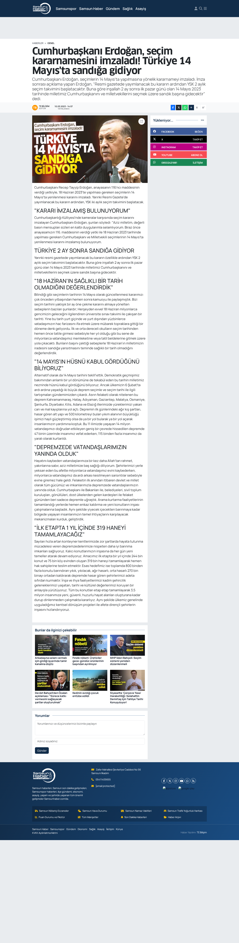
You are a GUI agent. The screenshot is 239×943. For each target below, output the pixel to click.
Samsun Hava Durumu (94, 810)
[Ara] (200, 8)
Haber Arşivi (174, 817)
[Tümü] (202, 120)
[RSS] (193, 780)
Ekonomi (82, 829)
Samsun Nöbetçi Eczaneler (54, 810)
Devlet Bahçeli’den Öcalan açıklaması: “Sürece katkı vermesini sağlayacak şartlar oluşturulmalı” (51, 697)
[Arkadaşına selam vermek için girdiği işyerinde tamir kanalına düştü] (52, 645)
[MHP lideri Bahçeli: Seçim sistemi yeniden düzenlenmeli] (127, 645)
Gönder (42, 750)
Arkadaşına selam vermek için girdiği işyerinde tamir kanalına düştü (51, 661)
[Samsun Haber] (42, 8)
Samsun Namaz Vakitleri (138, 810)
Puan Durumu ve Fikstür (52, 817)
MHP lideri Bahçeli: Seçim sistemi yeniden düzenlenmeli (125, 661)
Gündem (113, 8)
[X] (170, 780)
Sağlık (128, 8)
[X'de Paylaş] (178, 107)
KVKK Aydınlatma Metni (45, 832)
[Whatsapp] (187, 780)
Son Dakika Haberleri (135, 817)
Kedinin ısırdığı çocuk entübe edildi (86, 694)
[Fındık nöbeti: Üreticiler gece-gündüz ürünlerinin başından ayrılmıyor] (90, 645)
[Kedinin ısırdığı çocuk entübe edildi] (90, 680)
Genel (50, 43)
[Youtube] (181, 780)
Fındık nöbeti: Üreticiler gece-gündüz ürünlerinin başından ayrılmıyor (88, 661)
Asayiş (140, 8)
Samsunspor (66, 8)
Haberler (37, 43)
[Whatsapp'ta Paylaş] (185, 107)
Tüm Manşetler (90, 817)
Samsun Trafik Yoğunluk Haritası (185, 810)
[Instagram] (175, 780)
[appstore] (169, 788)
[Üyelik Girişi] (196, 8)
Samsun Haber (91, 8)
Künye (119, 829)
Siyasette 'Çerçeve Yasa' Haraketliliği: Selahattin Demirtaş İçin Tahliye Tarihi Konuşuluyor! (126, 697)
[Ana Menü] (205, 8)
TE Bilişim (202, 832)
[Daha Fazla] (191, 107)
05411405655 (103, 779)
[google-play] (186, 788)
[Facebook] (164, 780)
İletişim (110, 829)
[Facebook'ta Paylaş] (173, 107)
